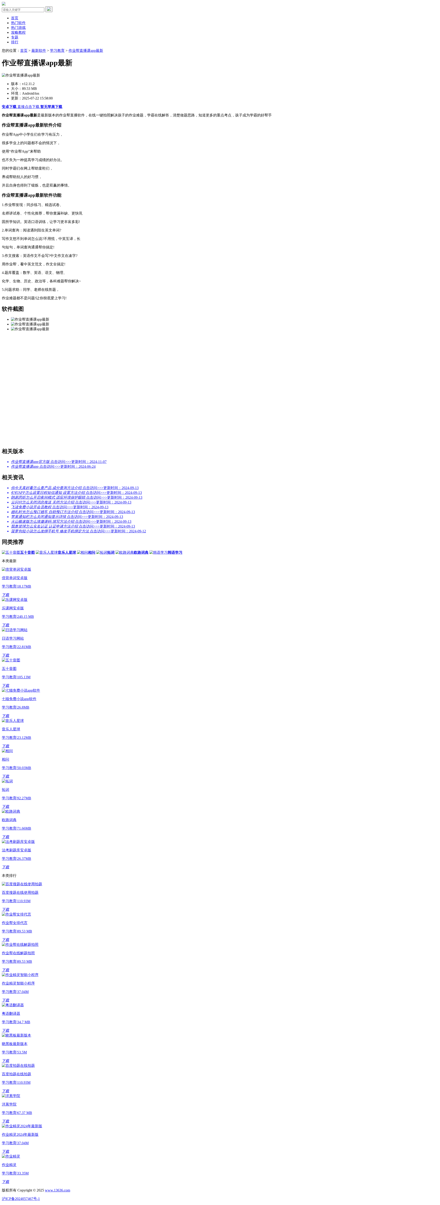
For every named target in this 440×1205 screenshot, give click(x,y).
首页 (14, 18)
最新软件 (38, 50)
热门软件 (18, 23)
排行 (14, 42)
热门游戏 (18, 28)
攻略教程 (18, 32)
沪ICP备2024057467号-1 (21, 1199)
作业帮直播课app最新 (86, 50)
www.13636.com (57, 1190)
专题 (14, 37)
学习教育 (57, 50)
